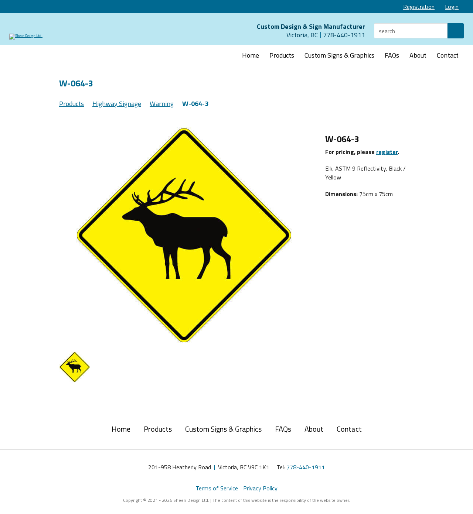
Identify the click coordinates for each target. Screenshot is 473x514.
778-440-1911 (305, 467)
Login (452, 6)
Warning (162, 104)
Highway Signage (116, 104)
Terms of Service (216, 488)
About (417, 55)
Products (281, 55)
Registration (419, 6)
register (387, 151)
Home (250, 55)
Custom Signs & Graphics (339, 55)
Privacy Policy (260, 488)
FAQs (392, 55)
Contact (448, 55)
